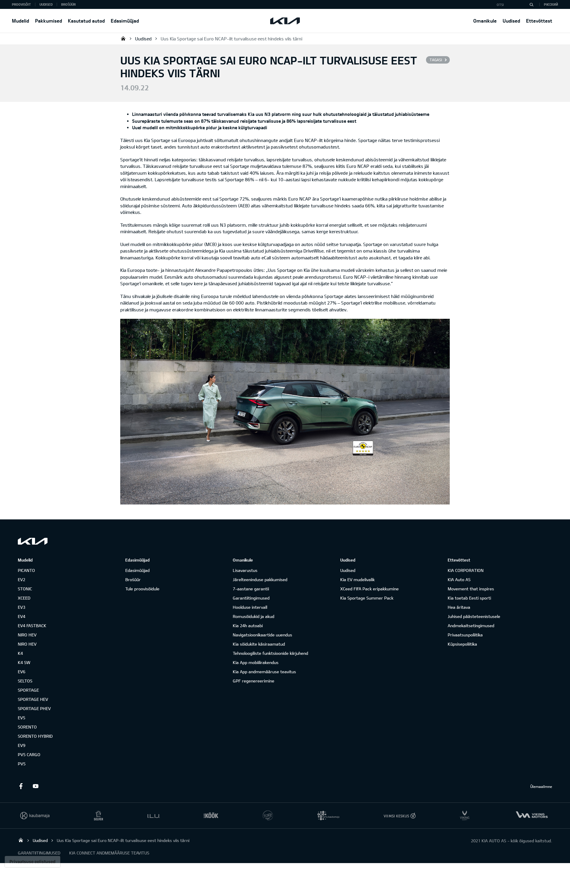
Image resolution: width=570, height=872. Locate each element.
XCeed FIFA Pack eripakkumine (369, 588)
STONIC (25, 588)
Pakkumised (48, 20)
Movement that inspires (471, 588)
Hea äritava (459, 607)
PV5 (22, 763)
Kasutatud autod (86, 20)
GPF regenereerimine (253, 680)
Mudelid (20, 20)
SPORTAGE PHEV (34, 708)
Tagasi (436, 60)
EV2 (21, 579)
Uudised (511, 20)
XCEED (24, 597)
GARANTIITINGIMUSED (39, 852)
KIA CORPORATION (466, 570)
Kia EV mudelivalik (357, 579)
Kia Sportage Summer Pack (366, 597)
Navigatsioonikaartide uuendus (262, 634)
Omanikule (485, 20)
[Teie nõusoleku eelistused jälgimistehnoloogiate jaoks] (32, 861)
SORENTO (27, 726)
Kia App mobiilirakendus (255, 662)
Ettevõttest (539, 20)
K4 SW (24, 662)
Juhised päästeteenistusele (474, 616)
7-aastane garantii (251, 588)
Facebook (21, 786)
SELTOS (25, 680)
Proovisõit (21, 4)
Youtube (36, 786)
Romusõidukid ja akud (253, 616)
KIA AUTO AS (123, 38)
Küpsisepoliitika (462, 643)
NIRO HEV (27, 634)
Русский (551, 4)
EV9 (21, 745)
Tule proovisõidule (142, 588)
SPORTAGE (28, 690)
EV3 (21, 607)
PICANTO (26, 570)
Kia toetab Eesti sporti (469, 597)
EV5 (21, 717)
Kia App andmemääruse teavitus (264, 671)
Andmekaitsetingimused (471, 625)
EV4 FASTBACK (32, 625)
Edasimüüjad (125, 20)
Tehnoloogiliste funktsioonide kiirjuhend (270, 653)
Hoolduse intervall (250, 607)
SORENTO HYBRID (35, 736)
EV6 (21, 671)
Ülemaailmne (541, 786)
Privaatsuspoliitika (465, 634)
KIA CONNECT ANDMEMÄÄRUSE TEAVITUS (109, 852)
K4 (20, 653)
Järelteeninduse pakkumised (260, 579)
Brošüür (68, 4)
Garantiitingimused (251, 597)
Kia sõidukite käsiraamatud (259, 643)
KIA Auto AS (459, 579)
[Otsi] (531, 4)
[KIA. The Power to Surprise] (33, 541)
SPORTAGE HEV (33, 699)
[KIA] (285, 21)
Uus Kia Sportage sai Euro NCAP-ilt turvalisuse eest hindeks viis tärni (231, 38)
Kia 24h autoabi (248, 625)
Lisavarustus (245, 570)
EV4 (21, 616)
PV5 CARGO (29, 754)
